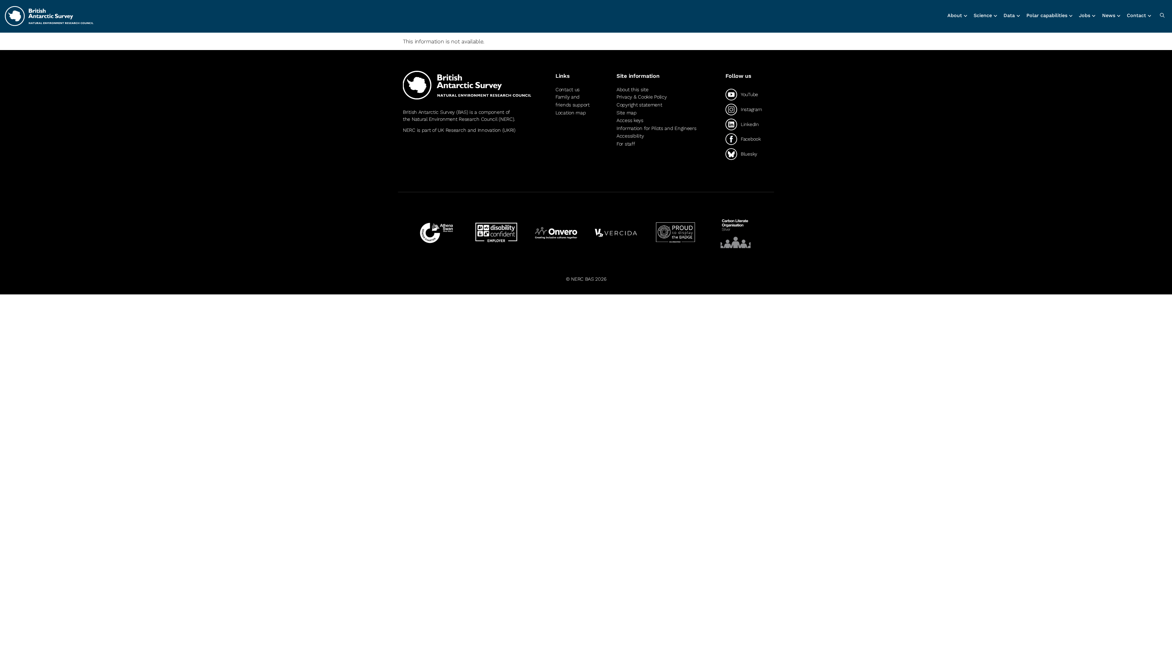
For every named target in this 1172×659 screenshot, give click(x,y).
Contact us (567, 89)
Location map (570, 113)
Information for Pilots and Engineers (656, 128)
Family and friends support (572, 101)
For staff (626, 144)
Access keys (630, 120)
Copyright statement (639, 105)
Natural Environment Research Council (454, 119)
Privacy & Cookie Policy (642, 97)
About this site (633, 89)
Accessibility (630, 136)
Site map (627, 113)
